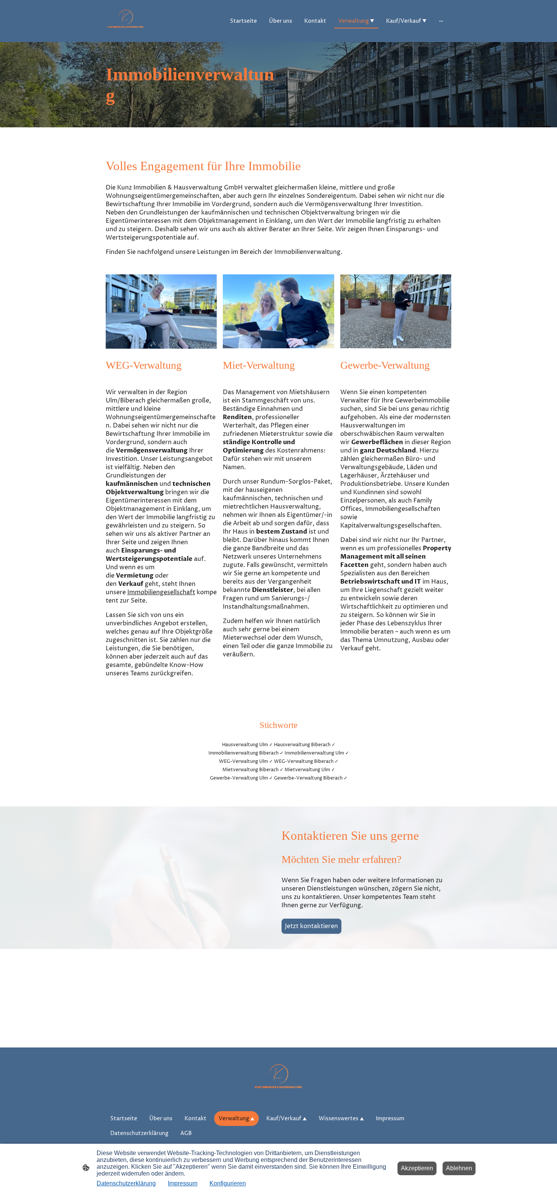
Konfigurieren (228, 1183)
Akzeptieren (417, 1168)
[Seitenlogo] (126, 21)
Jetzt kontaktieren (311, 926)
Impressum (182, 1183)
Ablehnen (459, 1168)
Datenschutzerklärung (126, 1183)
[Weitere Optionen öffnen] (441, 21)
